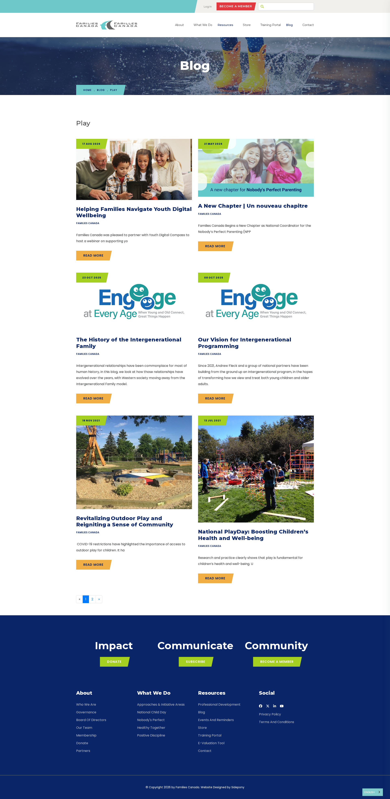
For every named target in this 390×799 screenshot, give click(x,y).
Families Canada (87, 223)
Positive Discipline (151, 735)
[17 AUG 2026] (134, 169)
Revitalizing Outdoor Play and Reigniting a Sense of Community (124, 521)
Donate (114, 661)
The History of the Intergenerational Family (128, 342)
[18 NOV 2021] (134, 462)
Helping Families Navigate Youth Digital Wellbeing (134, 212)
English (369, 792)
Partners (83, 750)
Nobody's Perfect (151, 720)
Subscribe (195, 661)
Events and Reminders (216, 720)
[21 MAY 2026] (256, 167)
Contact (308, 25)
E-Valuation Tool (211, 743)
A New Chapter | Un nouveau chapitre (253, 206)
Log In (208, 6)
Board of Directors (91, 720)
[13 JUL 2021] (256, 468)
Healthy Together (151, 727)
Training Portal (270, 25)
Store (247, 25)
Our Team (84, 727)
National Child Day (151, 712)
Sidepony (237, 787)
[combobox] (372, 792)
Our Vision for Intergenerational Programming (244, 342)
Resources (225, 25)
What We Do (203, 25)
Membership (86, 735)
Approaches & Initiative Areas (161, 704)
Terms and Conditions (276, 722)
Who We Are (86, 704)
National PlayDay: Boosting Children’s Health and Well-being (253, 534)
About (179, 25)
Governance (86, 712)
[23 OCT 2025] (134, 301)
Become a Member (236, 6)
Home (87, 90)
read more (93, 255)
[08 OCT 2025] (256, 301)
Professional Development (219, 704)
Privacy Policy (270, 714)
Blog (289, 25)
